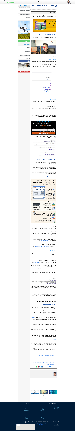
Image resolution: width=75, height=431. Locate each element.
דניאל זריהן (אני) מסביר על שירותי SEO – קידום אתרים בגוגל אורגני (43, 362)
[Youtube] (40, 421)
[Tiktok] (36, 421)
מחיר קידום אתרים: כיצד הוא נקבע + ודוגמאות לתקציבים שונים (24, 19)
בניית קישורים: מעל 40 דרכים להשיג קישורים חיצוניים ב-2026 (24, 8)
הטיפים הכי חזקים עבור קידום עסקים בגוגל (47, 360)
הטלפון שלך (46, 128)
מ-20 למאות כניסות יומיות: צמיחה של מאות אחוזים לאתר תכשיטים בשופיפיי (25, 53)
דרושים (45, 423)
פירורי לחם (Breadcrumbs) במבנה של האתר (42, 246)
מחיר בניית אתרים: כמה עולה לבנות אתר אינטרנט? (25, 15)
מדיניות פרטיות (41, 424)
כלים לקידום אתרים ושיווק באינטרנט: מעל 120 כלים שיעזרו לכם (24, 17)
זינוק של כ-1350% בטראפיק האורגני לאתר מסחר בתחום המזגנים (25, 51)
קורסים (29, 1)
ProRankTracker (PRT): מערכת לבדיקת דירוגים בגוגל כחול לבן (24, 58)
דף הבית (56, 8)
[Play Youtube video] (43, 47)
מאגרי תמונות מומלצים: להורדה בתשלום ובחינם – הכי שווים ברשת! (25, 12)
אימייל (54, 128)
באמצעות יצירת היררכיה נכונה (45, 240)
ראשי (58, 1)
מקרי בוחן (32, 1)
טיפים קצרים (52, 8)
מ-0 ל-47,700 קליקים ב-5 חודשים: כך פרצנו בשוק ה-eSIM (25, 47)
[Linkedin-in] (41, 421)
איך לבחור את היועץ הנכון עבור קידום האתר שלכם (46, 355)
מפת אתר (38, 423)
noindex (33, 317)
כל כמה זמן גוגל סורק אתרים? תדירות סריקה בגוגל (53, 396)
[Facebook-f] (43, 421)
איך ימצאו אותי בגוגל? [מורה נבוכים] (25, 49)
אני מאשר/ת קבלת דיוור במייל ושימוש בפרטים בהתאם (45, 131)
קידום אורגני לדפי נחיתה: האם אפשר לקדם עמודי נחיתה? (44, 396)
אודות (55, 1)
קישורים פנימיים (37, 15)
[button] (42, 367)
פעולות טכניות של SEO (50, 364)
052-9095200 (44, 125)
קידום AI (47, 1)
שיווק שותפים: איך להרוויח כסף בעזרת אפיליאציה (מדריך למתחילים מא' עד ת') (25, 10)
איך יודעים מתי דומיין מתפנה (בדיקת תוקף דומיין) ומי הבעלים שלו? (25, 56)
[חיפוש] (4, 0)
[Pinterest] (38, 421)
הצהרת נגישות (41, 423)
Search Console (53, 328)
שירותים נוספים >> (43, 1)
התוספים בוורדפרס (36, 262)
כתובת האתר (38, 128)
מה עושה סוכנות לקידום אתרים (49, 357)
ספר (26, 1)
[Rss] (45, 421)
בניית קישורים (52, 1)
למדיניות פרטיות (38, 131)
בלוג (38, 1)
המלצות (36, 1)
